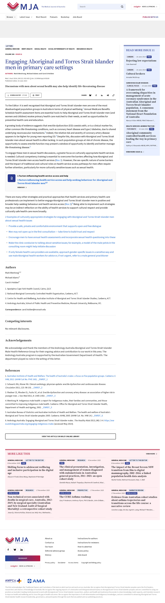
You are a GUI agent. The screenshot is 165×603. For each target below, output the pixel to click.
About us (48, 538)
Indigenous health (84, 49)
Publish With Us (150, 17)
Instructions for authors (88, 538)
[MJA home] (17, 540)
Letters (9, 46)
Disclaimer (61, 563)
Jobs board (82, 555)
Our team (49, 546)
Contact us (49, 542)
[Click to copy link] (113, 95)
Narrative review (136, 490)
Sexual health (40, 49)
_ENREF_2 (37, 387)
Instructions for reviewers (88, 542)
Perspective (82, 490)
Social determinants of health (61, 49)
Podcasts (53, 17)
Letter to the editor (34, 460)
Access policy (83, 551)
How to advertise (85, 546)
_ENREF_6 (98, 415)
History (48, 555)
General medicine (12, 49)
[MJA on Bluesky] (15, 550)
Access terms (73, 563)
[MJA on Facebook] (8, 550)
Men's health (27, 49)
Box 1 (58, 160)
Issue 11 (19, 54)
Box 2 (68, 204)
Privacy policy (50, 563)
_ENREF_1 (43, 379)
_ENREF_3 (50, 395)
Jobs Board (77, 17)
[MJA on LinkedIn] (22, 550)
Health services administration (140, 126)
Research (81, 460)
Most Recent (41, 17)
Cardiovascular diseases (137, 83)
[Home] (36, 6)
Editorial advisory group (55, 551)
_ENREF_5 (47, 407)
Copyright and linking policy (91, 563)
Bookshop (65, 17)
